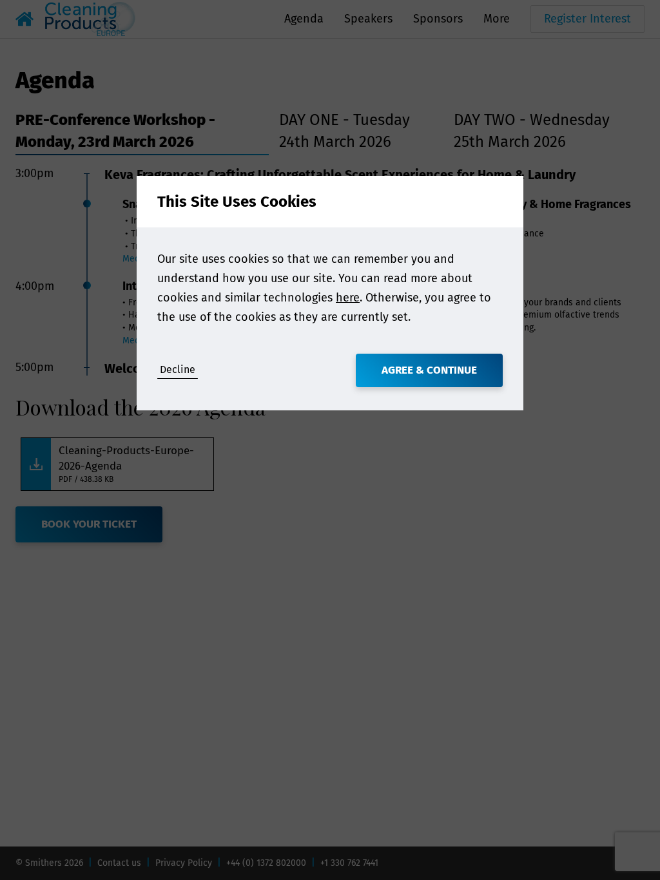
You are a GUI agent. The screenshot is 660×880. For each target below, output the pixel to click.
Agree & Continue (429, 370)
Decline (177, 369)
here (348, 298)
